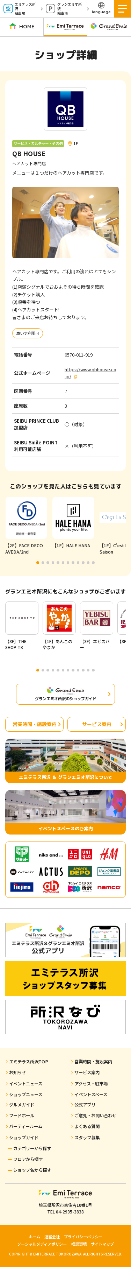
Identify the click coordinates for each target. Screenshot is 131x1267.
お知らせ (17, 1072)
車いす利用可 (27, 333)
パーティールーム (25, 1126)
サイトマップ (102, 1244)
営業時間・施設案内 (35, 724)
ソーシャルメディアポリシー (42, 1244)
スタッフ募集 (87, 1137)
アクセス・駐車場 (91, 1084)
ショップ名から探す (32, 1170)
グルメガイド (21, 1104)
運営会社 (52, 1236)
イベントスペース (90, 1094)
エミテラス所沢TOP (28, 1061)
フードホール (21, 1115)
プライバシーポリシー (83, 1236)
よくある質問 (87, 1126)
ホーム (34, 1236)
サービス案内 (96, 724)
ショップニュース (25, 1094)
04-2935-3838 (70, 1212)
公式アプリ (84, 1104)
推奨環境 (79, 1244)
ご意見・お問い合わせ (95, 1115)
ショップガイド (23, 1137)
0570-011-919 (79, 354)
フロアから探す (28, 1159)
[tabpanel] (26, 526)
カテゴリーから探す (32, 1148)
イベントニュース (25, 1084)
